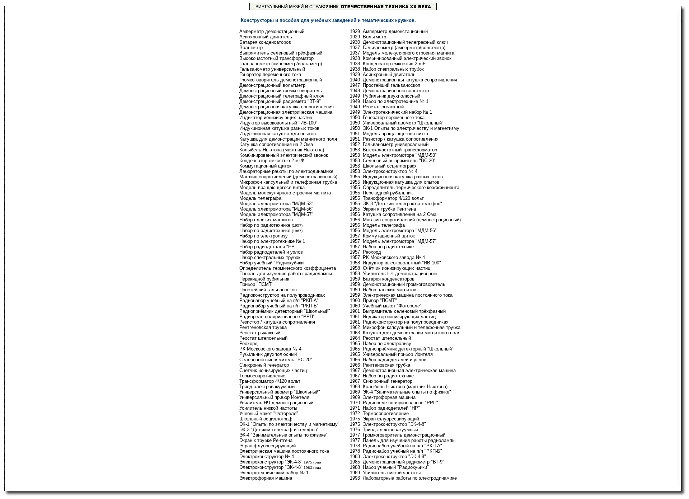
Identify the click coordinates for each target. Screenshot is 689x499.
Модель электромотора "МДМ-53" (276, 203)
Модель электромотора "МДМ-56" (276, 209)
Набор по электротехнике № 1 (272, 241)
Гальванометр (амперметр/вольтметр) (280, 63)
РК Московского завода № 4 (270, 349)
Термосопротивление (262, 375)
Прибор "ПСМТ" (256, 284)
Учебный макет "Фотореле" (268, 413)
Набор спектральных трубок (269, 257)
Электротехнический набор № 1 (274, 472)
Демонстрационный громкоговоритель (280, 90)
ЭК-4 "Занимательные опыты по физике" (283, 435)
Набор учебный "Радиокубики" (272, 262)
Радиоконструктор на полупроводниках (282, 295)
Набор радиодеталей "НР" (267, 246)
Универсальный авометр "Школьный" (279, 392)
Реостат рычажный (259, 332)
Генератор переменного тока (270, 74)
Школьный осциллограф (265, 419)
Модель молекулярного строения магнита (285, 193)
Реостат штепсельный (263, 338)
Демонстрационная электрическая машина (285, 112)
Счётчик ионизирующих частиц (273, 370)
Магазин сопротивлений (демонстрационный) (288, 176)
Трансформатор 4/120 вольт (269, 381)
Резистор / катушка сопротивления (277, 322)
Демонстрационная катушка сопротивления (286, 106)
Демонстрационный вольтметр (272, 85)
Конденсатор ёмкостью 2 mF (394, 63)
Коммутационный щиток (265, 166)
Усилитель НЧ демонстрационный (276, 402)
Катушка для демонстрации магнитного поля (288, 139)
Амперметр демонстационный (271, 31)
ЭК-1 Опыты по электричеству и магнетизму (411, 128)
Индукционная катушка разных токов (279, 128)
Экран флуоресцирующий (267, 445)
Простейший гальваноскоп (268, 289)
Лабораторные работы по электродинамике (286, 171)
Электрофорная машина (265, 478)
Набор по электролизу (263, 236)
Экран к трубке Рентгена (265, 440)
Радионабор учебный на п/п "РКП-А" (279, 300)
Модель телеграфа (260, 198)
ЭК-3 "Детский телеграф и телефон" (279, 429)
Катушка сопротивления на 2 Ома (276, 144)
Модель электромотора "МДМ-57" (276, 214)
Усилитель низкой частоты (268, 408)
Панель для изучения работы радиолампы (285, 273)
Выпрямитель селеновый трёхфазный (280, 53)
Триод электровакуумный (267, 386)
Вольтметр (251, 47)
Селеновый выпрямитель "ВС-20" (275, 359)
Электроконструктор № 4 (266, 456)
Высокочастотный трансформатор (276, 58)
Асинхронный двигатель (265, 36)
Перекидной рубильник (264, 279)
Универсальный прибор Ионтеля (274, 397)
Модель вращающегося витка (272, 187)
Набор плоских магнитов (266, 219)
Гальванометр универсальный (272, 69)
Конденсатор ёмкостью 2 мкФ (271, 160)
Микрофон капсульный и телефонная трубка (288, 182)
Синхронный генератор (264, 365)
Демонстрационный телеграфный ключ (281, 96)
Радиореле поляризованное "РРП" (277, 316)
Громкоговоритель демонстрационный (280, 80)
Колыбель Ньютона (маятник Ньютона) (281, 149)
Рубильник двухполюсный (268, 354)
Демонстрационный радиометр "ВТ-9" (280, 101)
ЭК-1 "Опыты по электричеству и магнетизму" (289, 424)
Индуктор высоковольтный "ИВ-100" (278, 123)
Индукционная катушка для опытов (277, 133)
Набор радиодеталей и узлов (271, 252)
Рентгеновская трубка (263, 327)
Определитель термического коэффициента (287, 268)
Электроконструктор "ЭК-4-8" (271, 462)
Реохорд (248, 343)
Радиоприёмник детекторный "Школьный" (284, 311)
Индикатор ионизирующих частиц (275, 117)
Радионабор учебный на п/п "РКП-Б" (279, 306)
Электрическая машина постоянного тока (284, 451)
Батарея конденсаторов (265, 42)
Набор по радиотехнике (264, 225)
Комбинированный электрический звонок (283, 155)
